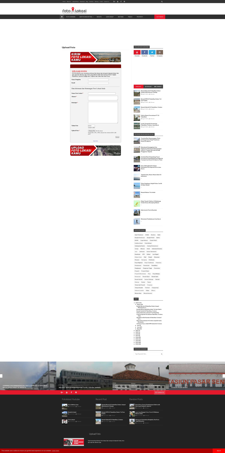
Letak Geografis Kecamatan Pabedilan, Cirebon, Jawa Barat (150, 124)
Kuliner (148, 254)
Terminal (147, 287)
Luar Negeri (155, 254)
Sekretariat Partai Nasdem (149, 210)
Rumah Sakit (155, 276)
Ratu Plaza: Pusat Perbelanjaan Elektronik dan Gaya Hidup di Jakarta (147, 405)
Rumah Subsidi (138, 279)
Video (147, 290)
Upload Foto (68, 47)
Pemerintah (146, 265)
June (138, 327)
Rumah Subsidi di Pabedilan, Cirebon (151, 107)
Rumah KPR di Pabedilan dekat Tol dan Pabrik (148, 309)
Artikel (147, 235)
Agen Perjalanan (139, 235)
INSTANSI (121, 17)
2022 (137, 332)
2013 (137, 342)
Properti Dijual (145, 271)
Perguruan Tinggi (147, 268)
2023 (137, 330)
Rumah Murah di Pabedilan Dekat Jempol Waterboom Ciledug (150, 91)
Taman (149, 282)
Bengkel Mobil (150, 237)
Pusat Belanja (156, 273)
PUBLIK (130, 17)
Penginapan (138, 268)
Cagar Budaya (144, 240)
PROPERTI (140, 17)
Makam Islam (138, 257)
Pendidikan (154, 265)
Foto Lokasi (71, 419)
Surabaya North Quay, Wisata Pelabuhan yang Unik (192, 387)
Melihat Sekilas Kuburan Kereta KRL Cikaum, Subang (23, 387)
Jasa (136, 251)
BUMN (136, 240)
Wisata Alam (138, 293)
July (138, 325)
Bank (159, 235)
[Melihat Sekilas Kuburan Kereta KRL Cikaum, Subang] (28, 390)
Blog (87, 1)
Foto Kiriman (148, 243)
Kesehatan (137, 254)
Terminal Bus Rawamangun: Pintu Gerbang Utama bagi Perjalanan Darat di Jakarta (150, 139)
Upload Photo (75, 1)
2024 (137, 303)
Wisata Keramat (148, 293)
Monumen (156, 257)
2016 (137, 337)
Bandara (153, 235)
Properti (137, 271)
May (138, 329)
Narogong (144, 260)
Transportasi (155, 287)
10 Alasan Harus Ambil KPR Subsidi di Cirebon (149, 323)
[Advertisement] (131, 9)
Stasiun (143, 282)
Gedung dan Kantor (140, 246)
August (139, 304)
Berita (158, 237)
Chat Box (91, 1)
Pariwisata (151, 260)
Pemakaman (138, 265)
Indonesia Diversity (157, 248)
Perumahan (157, 268)
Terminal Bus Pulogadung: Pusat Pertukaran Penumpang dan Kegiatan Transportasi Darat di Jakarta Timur (152, 158)
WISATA (99, 17)
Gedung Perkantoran (152, 246)
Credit (101, 1)
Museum (137, 260)
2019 (137, 334)
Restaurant (137, 276)
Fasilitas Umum (139, 243)
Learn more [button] (55, 450)
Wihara (153, 290)
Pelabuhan (158, 262)
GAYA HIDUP (109, 17)
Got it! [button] (219, 450)
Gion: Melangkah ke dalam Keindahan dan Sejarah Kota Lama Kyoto (151, 167)
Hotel (148, 248)
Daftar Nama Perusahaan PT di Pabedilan (147, 312)
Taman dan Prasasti (140, 285)
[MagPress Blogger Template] (75, 9)
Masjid (150, 257)
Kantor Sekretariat (151, 251)
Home (64, 1)
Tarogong (149, 285)
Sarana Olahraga (149, 279)
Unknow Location (139, 290)
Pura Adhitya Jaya (73, 404)
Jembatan (141, 251)
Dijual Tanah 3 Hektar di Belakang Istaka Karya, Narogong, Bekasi (151, 201)
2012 (137, 344)
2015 (137, 339)
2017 (137, 335)
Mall (145, 257)
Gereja (136, 248)
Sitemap (96, 1)
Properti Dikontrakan (140, 273)
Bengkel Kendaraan (140, 237)
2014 (137, 340)
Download (82, 1)
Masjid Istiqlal (72, 412)
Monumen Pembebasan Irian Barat (151, 219)
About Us (69, 1)
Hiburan (143, 248)
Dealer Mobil (153, 240)
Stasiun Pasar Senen (123, 387)
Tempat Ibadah (139, 287)
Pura (149, 273)
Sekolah (157, 279)
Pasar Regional (138, 262)
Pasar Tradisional (149, 262)
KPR (143, 254)
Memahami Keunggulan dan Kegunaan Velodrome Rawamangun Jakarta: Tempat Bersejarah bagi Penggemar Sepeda (151, 149)
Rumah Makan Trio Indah (148, 192)
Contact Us (106, 1)
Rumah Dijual (146, 276)
